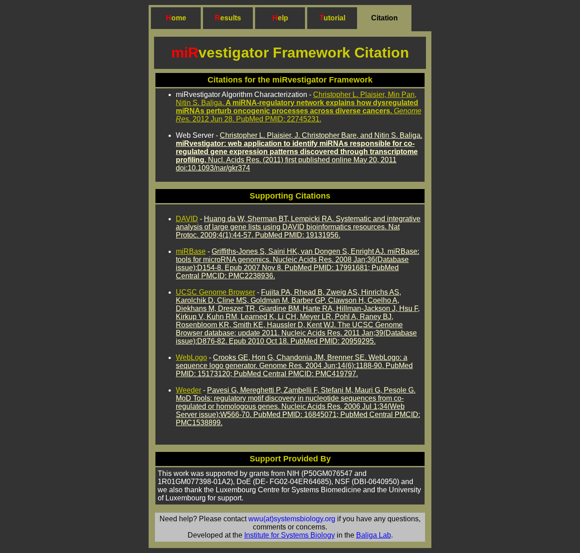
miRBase (191, 251)
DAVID (187, 219)
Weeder (188, 390)
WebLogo (191, 357)
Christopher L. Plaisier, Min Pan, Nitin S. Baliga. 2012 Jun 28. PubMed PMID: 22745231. (298, 107)
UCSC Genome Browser (215, 292)
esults (230, 18)
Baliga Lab (373, 535)
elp (283, 18)
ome (178, 18)
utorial (334, 18)
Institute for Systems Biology (289, 535)
